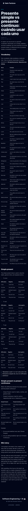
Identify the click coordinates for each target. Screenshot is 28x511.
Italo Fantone (10, 3)
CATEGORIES (11, 505)
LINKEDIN (17, 505)
